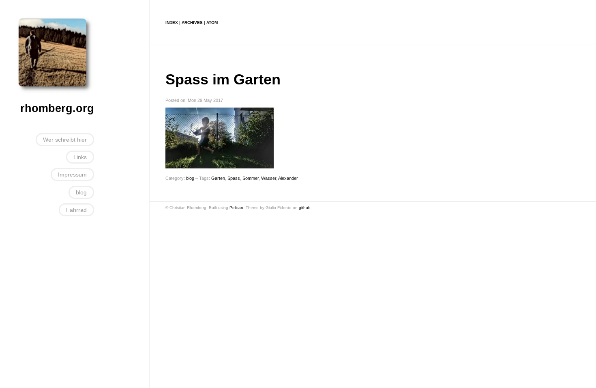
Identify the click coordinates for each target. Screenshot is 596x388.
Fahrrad (76, 210)
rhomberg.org (57, 108)
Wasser (268, 178)
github (305, 207)
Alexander (288, 178)
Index (171, 22)
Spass (233, 178)
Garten (218, 178)
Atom (212, 22)
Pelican (236, 207)
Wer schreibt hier (65, 139)
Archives (192, 22)
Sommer (250, 178)
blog (81, 192)
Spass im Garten (223, 79)
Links (80, 157)
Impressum (72, 174)
